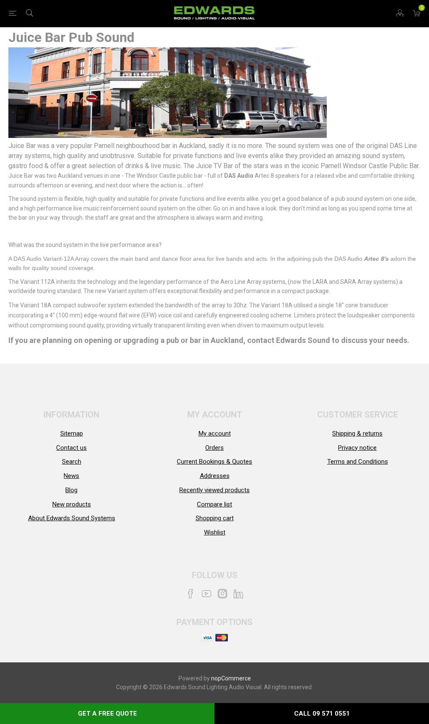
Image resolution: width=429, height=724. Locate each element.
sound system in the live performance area (102, 244)
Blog (71, 490)
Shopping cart (215, 518)
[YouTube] (206, 593)
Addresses (215, 476)
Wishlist (214, 532)
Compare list (214, 504)
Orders (214, 448)
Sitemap (71, 433)
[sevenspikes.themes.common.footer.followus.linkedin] (238, 593)
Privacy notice (357, 448)
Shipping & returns (357, 433)
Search (71, 461)
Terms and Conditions (357, 461)
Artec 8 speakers (262, 175)
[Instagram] (222, 593)
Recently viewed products (214, 490)
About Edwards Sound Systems (71, 518)
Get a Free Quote (107, 713)
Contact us (71, 448)
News (71, 476)
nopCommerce (231, 678)
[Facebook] (190, 593)
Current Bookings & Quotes (214, 461)
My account (215, 433)
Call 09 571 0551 (322, 713)
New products (71, 504)
